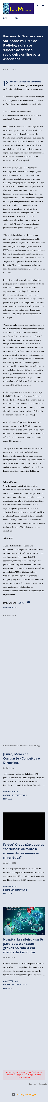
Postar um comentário (15, 795)
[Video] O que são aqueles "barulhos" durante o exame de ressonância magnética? (23, 851)
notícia (20, 603)
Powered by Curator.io (38, 1084)
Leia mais (7, 798)
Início (5, 18)
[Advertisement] (24, 711)
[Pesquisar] (36, 4)
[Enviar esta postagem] (28, 603)
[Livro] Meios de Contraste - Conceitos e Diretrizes (21, 758)
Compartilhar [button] (10, 607)
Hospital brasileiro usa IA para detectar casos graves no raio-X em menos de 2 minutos (23, 945)
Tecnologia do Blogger (25, 1094)
